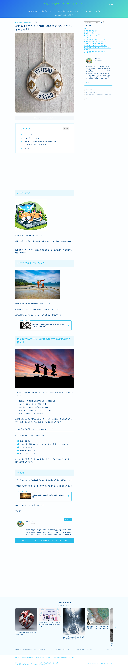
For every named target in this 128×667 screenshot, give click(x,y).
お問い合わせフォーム (39, 664)
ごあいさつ (28, 134)
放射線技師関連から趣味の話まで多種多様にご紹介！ (42, 141)
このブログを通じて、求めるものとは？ (38, 144)
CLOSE (66, 128)
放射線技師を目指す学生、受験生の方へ (40, 11)
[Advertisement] (44, 170)
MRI (85, 29)
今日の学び (88, 37)
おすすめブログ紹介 (91, 31)
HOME (17, 657)
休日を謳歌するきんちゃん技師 (94, 39)
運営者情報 (18, 663)
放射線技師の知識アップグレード (95, 45)
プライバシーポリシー (30, 663)
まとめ (27, 148)
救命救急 (87, 50)
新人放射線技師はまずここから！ (68, 11)
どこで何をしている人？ (32, 138)
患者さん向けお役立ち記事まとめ (95, 41)
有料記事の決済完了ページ (24, 664)
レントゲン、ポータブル (92, 11)
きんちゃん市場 (89, 33)
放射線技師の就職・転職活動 (64, 15)
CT (85, 27)
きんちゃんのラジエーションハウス (64, 3)
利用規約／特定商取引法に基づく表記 (48, 663)
